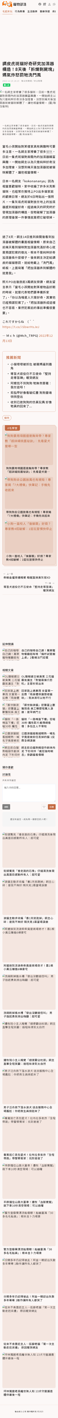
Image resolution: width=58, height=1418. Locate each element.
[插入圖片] (44, 807)
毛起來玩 (7, 11)
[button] (39, 4)
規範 (6, 806)
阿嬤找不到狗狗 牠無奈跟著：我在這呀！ (31, 385)
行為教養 (20, 11)
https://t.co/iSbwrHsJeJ (20, 327)
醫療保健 (45, 11)
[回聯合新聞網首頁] (7, 4)
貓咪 (6, 417)
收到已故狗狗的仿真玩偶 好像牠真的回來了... (31, 404)
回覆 (52, 806)
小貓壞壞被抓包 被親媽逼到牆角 (31, 366)
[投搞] (44, 4)
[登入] (49, 4)
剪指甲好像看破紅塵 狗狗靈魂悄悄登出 (31, 395)
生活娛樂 (32, 11)
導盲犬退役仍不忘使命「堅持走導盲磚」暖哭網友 (31, 376)
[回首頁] (14, 4)
